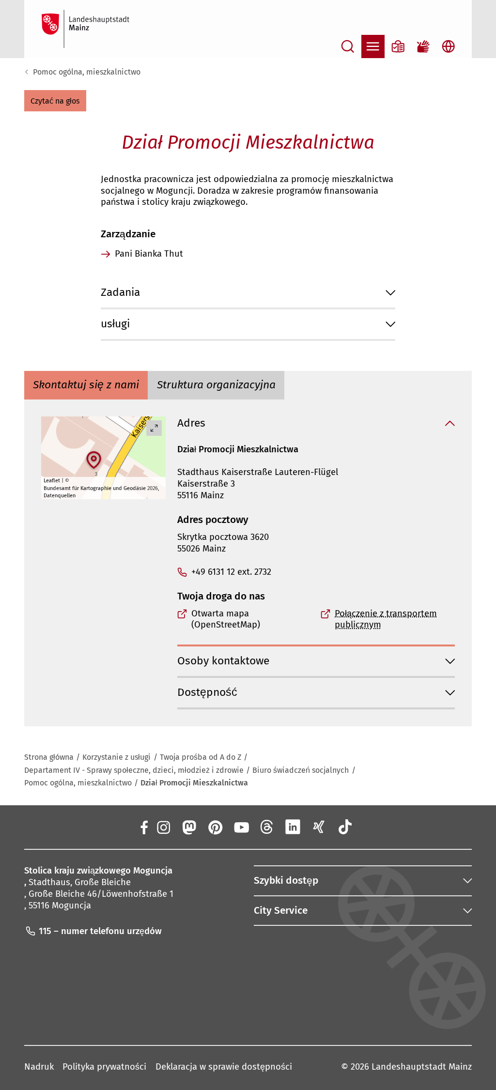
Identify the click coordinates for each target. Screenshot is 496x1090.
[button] (55, 100)
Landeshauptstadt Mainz (422, 1066)
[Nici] (267, 826)
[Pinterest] (215, 826)
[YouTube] (240, 826)
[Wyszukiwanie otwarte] (347, 46)
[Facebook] (144, 826)
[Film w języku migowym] (423, 46)
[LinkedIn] (293, 826)
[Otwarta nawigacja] (373, 46)
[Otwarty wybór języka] (448, 46)
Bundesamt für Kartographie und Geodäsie (95, 488)
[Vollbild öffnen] (154, 428)
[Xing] (319, 826)
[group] (103, 457)
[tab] (86, 385)
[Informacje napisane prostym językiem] (398, 46)
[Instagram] (162, 826)
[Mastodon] (189, 826)
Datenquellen (60, 495)
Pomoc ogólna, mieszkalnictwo (86, 72)
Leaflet (52, 480)
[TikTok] (344, 826)
